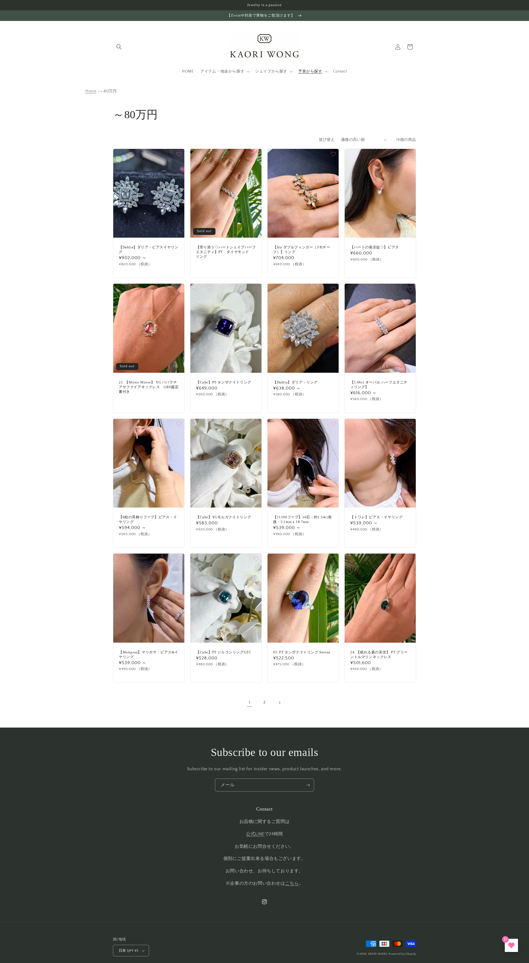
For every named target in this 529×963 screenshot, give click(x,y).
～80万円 (108, 91)
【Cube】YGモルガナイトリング (223, 517)
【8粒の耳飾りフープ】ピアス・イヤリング (148, 519)
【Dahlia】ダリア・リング (295, 382)
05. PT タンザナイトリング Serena (301, 652)
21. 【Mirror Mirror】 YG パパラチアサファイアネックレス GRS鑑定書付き (149, 387)
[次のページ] (279, 703)
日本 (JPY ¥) (128, 951)
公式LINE (255, 833)
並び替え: (327, 140)
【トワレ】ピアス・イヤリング (376, 517)
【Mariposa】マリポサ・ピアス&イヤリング (148, 654)
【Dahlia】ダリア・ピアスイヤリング (148, 249)
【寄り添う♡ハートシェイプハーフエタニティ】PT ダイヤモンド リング (226, 252)
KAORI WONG (378, 954)
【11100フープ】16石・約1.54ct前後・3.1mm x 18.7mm (302, 519)
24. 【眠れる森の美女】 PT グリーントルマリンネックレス (379, 654)
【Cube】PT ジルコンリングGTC (223, 652)
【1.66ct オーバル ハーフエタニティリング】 (378, 384)
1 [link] (249, 702)
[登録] (308, 785)
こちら (292, 883)
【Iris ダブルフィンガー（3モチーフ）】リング (301, 249)
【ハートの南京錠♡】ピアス (374, 247)
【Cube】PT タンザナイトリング (223, 382)
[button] (119, 47)
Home (90, 91)
